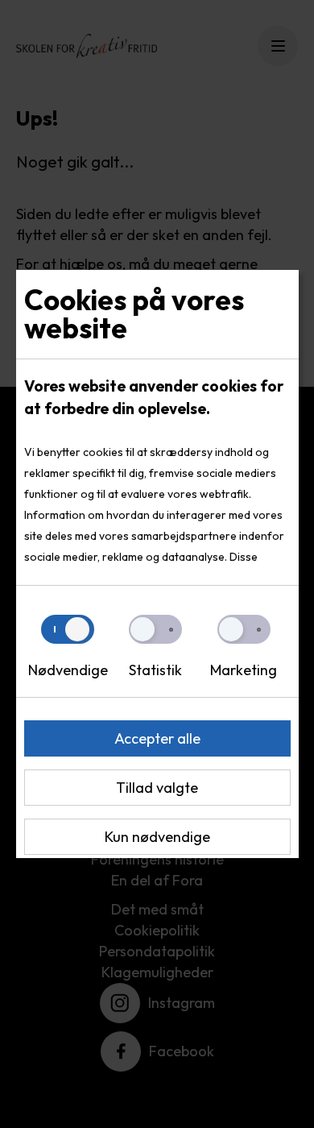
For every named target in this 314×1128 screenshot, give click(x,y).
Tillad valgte (157, 787)
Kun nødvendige (157, 836)
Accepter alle (157, 738)
